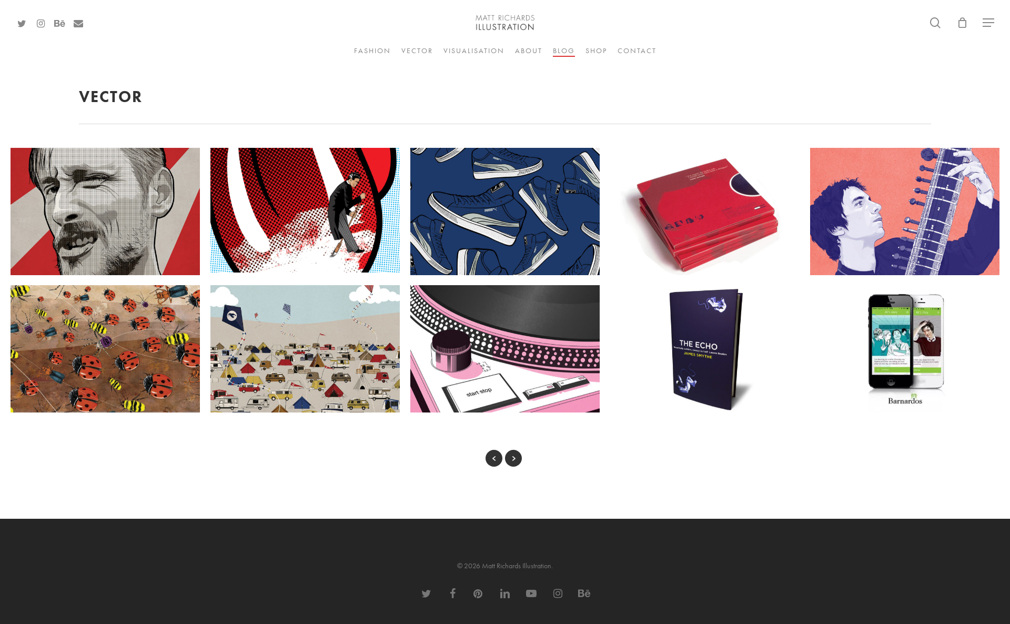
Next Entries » (513, 458)
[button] (989, 22)
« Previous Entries (494, 458)
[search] (935, 22)
